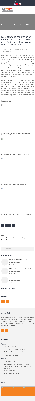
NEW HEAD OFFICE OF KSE (18, 260)
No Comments (7, 51)
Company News (18, 49)
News (25, 49)
